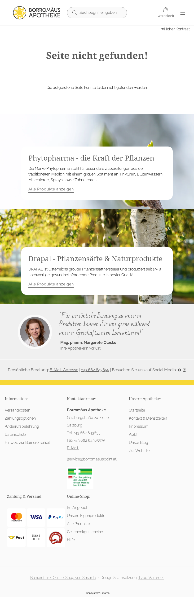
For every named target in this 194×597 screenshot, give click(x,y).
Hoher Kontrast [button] (177, 29)
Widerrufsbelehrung (22, 426)
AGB (133, 434)
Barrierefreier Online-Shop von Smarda (63, 577)
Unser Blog (138, 442)
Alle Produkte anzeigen (51, 189)
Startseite (137, 410)
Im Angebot (77, 507)
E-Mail (73, 448)
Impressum (139, 426)
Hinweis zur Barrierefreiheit (27, 442)
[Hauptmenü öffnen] (183, 13)
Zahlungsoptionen (20, 418)
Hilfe (71, 540)
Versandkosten (17, 410)
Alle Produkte (78, 523)
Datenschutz (15, 434)
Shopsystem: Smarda (97, 593)
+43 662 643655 (95, 369)
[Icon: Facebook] (179, 369)
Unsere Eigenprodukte (86, 515)
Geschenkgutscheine (85, 532)
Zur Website (139, 450)
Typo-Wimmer (151, 577)
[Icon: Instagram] (184, 369)
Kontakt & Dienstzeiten (148, 418)
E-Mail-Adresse (64, 369)
